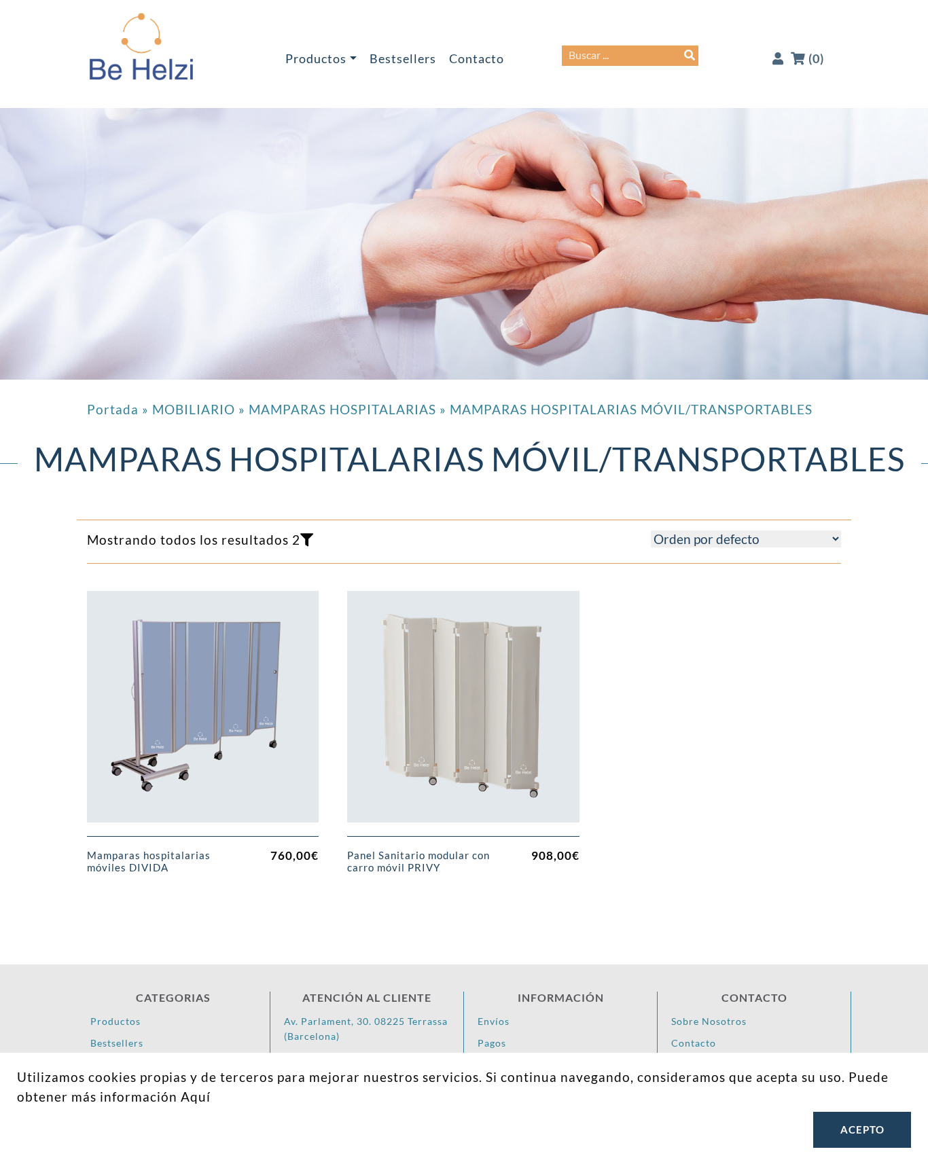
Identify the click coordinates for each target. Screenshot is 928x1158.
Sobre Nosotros (709, 1021)
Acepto (862, 1129)
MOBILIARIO (193, 409)
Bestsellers (403, 59)
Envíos (494, 1021)
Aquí (196, 1096)
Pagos (492, 1043)
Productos (315, 59)
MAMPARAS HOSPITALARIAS (342, 409)
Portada (113, 409)
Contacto (476, 59)
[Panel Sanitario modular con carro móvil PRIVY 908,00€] (463, 714)
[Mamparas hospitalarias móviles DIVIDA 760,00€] (203, 714)
